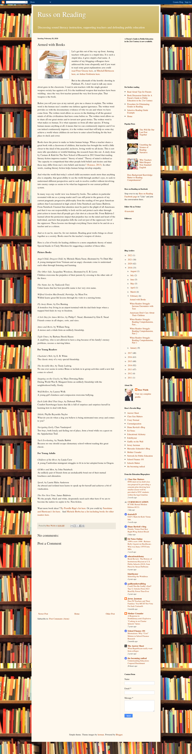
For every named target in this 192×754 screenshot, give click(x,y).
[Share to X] (77, 525)
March (133, 291)
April (132, 287)
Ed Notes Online (135, 538)
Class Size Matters (135, 416)
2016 (130, 357)
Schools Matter (133, 463)
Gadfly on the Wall (135, 441)
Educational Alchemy (136, 434)
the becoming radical (136, 466)
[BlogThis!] (74, 525)
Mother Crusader (134, 452)
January (133, 347)
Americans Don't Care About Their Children (142, 314)
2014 (130, 365)
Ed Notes (131, 430)
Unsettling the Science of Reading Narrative (145, 148)
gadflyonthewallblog (137, 583)
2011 (130, 377)
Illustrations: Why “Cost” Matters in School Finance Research (138, 636)
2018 (130, 267)
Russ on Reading (62, 14)
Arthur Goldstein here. (89, 73)
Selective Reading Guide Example (137, 111)
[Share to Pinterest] (83, 525)
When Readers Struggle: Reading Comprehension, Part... (141, 322)
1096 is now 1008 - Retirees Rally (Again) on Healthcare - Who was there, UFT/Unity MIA (140, 545)
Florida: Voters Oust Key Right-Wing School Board (138, 530)
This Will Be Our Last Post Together (147, 132)
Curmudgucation (134, 423)
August (133, 271)
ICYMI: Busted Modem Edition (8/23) (137, 505)
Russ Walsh (143, 389)
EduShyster (132, 437)
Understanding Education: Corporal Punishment (138, 662)
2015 (130, 361)
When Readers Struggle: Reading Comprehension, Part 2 (141, 331)
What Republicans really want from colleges (140, 649)
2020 (130, 263)
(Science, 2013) (94, 164)
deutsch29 (132, 514)
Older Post (110, 613)
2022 (130, 255)
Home (77, 613)
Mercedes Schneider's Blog (138, 448)
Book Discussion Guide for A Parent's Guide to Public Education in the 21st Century (140, 98)
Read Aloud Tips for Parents (139, 91)
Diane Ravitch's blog (137, 526)
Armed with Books (138, 299)
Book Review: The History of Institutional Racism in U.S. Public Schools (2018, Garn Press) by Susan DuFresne (140, 562)
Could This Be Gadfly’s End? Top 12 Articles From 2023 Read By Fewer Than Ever (139, 589)
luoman (101, 734)
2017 (130, 353)
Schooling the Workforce (138, 576)
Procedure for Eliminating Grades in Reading (138, 105)
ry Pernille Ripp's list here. (74, 508)
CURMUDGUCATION (138, 501)
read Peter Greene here (82, 70)
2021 (130, 259)
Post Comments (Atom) (59, 618)
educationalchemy (136, 556)
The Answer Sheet (136, 645)
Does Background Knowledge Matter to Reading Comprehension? (139, 177)
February (134, 295)
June (132, 279)
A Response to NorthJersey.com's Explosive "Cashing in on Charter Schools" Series (139, 620)
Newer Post (43, 613)
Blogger (119, 734)
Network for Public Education (140, 455)
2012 (130, 373)
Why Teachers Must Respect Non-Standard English (146, 163)
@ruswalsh (129, 211)
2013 (130, 369)
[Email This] (71, 525)
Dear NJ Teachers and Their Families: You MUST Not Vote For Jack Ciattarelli (140, 604)
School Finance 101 (135, 459)
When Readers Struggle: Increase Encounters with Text (141, 306)
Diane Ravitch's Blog (136, 427)
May (132, 283)
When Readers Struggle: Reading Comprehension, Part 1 (141, 340)
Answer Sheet (133, 412)
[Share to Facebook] (80, 525)
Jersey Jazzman (133, 445)
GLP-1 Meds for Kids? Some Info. (139, 518)
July (132, 275)
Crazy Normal (133, 420)
